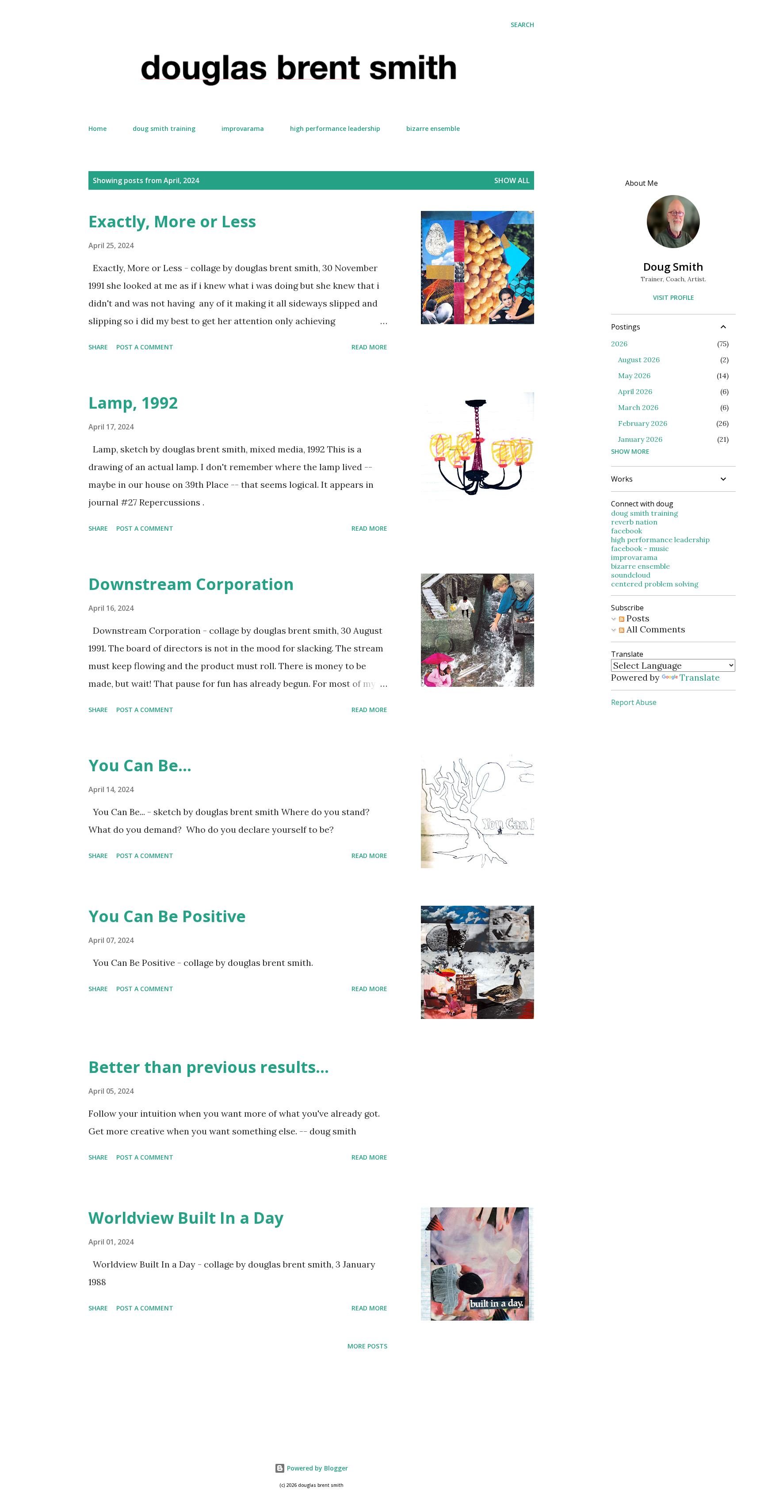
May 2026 (634, 375)
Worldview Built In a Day (185, 1218)
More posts (367, 1346)
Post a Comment (144, 347)
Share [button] (98, 347)
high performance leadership (335, 128)
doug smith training (164, 128)
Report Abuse (634, 702)
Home (97, 128)
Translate (700, 677)
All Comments (654, 629)
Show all (512, 180)
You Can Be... (139, 765)
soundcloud (630, 575)
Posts (636, 618)
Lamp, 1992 (133, 403)
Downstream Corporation (191, 584)
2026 (619, 343)
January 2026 (640, 439)
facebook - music (640, 548)
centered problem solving (655, 583)
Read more (369, 347)
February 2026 (642, 423)
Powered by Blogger (316, 1468)
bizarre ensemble (433, 128)
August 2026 (639, 359)
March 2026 (638, 407)
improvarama (243, 128)
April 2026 (635, 391)
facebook (626, 530)
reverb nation (634, 521)
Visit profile (673, 297)
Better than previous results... (208, 1067)
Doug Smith (673, 266)
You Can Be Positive (167, 916)
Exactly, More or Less (172, 221)
